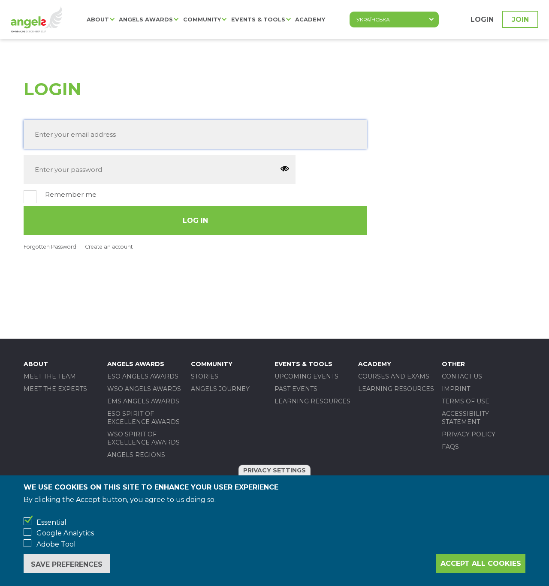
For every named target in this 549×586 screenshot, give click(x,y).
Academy (310, 19)
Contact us (462, 376)
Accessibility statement (465, 418)
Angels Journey (220, 389)
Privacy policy (468, 434)
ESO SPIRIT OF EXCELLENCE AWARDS (143, 418)
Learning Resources (312, 401)
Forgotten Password (50, 246)
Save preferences (67, 564)
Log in (195, 220)
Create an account (109, 246)
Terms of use (465, 401)
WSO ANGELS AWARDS (144, 389)
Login (482, 19)
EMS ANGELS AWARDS (143, 401)
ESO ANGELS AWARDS (142, 376)
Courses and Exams (393, 376)
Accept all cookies (480, 563)
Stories (204, 376)
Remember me (71, 194)
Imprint (456, 389)
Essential (51, 522)
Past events (295, 389)
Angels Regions (136, 455)
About (98, 19)
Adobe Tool (56, 544)
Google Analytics (65, 533)
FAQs (450, 447)
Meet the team (50, 376)
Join (520, 19)
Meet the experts (55, 389)
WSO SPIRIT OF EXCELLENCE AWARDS (143, 438)
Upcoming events (306, 376)
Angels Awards (146, 19)
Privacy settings (274, 470)
